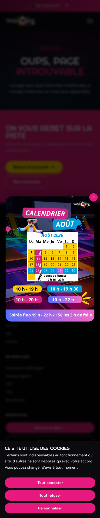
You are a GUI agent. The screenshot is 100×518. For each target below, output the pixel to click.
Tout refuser (50, 495)
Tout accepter (50, 482)
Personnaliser (50, 508)
